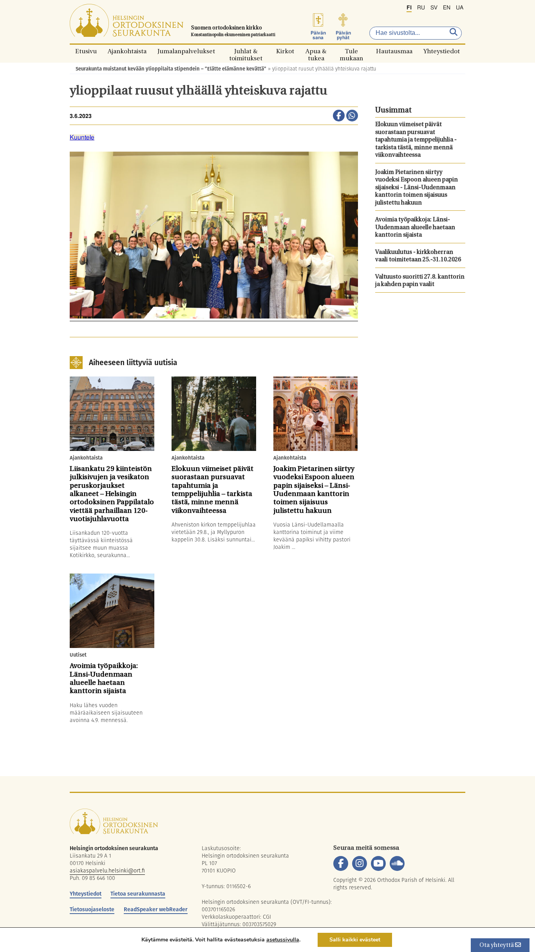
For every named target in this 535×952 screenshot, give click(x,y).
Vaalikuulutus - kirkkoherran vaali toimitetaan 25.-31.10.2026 (418, 256)
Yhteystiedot (441, 51)
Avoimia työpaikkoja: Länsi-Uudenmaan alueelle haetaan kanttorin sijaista (415, 227)
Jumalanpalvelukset (186, 51)
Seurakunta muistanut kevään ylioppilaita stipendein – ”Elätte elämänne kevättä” (171, 68)
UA (459, 8)
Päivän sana (318, 35)
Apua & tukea (315, 51)
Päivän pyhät (343, 35)
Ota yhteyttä (497, 945)
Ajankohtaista (127, 51)
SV (433, 8)
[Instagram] (359, 863)
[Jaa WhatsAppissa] (352, 116)
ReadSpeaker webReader (156, 909)
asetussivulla (282, 939)
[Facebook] (340, 863)
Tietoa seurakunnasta (137, 894)
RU (421, 8)
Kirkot (285, 51)
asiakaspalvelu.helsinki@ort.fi (107, 870)
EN (446, 8)
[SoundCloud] (397, 863)
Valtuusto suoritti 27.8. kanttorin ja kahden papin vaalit (420, 281)
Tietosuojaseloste (92, 909)
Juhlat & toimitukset (245, 51)
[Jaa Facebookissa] (339, 116)
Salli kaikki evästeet (354, 939)
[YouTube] (378, 863)
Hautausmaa (394, 51)
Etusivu (86, 51)
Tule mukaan (351, 51)
